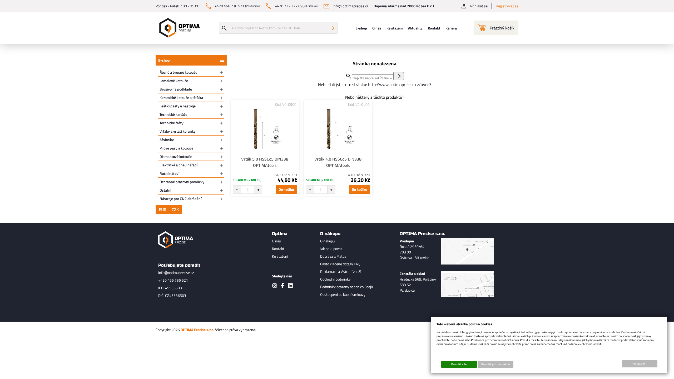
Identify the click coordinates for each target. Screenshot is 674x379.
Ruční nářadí (169, 173)
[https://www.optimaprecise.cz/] (178, 27)
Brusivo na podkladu (176, 89)
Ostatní (165, 190)
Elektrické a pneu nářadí (178, 165)
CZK (175, 209)
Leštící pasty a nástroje (178, 106)
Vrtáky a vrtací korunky (178, 131)
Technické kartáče (173, 114)
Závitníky (167, 139)
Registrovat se (507, 6)
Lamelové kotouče (174, 80)
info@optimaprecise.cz (176, 272)
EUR (162, 209)
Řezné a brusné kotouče (178, 72)
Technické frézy (172, 123)
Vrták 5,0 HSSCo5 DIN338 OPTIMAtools (264, 162)
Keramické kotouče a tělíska (181, 97)
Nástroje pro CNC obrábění (180, 198)
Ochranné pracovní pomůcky (182, 181)
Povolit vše (459, 364)
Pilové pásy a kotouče (176, 148)
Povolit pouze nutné (495, 364)
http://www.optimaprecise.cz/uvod (398, 84)
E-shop (164, 60)
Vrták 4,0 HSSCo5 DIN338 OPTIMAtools (337, 162)
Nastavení (640, 363)
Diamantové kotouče (176, 156)
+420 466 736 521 (173, 280)
